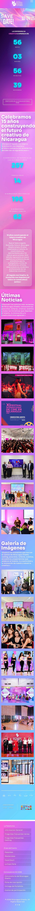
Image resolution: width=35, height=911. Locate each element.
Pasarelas (9, 852)
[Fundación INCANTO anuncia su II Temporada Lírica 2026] (17, 467)
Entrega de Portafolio (14, 886)
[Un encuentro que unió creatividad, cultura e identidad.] (17, 745)
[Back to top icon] (31, 907)
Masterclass (10, 856)
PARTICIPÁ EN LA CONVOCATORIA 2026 (17, 102)
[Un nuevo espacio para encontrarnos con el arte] (17, 331)
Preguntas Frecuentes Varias (17, 834)
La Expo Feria (10, 864)
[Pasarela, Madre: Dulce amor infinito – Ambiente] (17, 717)
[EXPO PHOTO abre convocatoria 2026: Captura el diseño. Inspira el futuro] (17, 386)
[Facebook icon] (15, 905)
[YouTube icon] (17, 905)
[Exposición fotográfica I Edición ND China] (17, 772)
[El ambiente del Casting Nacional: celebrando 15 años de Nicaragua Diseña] (17, 636)
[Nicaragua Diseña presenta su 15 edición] (17, 690)
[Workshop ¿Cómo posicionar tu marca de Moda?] (17, 609)
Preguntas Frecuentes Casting (14, 839)
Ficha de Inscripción (13, 882)
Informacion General (14, 830)
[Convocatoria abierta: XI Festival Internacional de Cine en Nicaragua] (17, 413)
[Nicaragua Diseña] (17, 2)
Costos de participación (15, 890)
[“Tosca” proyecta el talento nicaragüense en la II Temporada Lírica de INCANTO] (17, 359)
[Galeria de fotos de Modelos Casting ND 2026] (17, 663)
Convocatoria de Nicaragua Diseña (16, 877)
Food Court (9, 860)
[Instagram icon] (19, 905)
